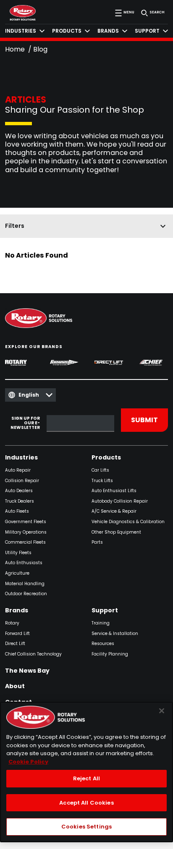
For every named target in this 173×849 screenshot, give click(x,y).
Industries (21, 458)
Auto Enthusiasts (23, 563)
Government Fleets (25, 522)
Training (101, 623)
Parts (97, 542)
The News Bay (27, 671)
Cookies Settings (86, 827)
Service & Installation (115, 634)
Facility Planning (110, 654)
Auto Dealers (19, 491)
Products (106, 458)
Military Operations (26, 532)
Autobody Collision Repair (120, 501)
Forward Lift (17, 634)
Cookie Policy (28, 762)
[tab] (25, 31)
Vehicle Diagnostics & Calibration (128, 522)
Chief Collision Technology (33, 654)
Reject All (86, 778)
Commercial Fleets (25, 542)
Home (15, 49)
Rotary (12, 623)
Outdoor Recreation (26, 594)
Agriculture (17, 573)
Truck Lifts (102, 481)
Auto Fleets (17, 511)
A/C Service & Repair (114, 511)
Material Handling (25, 584)
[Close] (161, 711)
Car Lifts (100, 470)
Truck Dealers (19, 501)
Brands (16, 610)
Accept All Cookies (86, 803)
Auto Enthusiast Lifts (114, 491)
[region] (86, 772)
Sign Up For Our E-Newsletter (25, 423)
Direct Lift (15, 644)
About (15, 686)
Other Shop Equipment (116, 532)
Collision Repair (22, 481)
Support (105, 610)
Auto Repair (18, 470)
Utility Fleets (18, 553)
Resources (103, 644)
